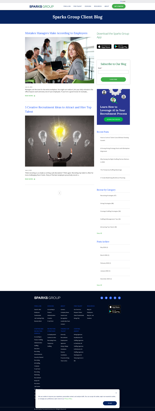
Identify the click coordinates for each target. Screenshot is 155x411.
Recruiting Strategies (108, 195)
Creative (49, 318)
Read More (29, 96)
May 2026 (104, 247)
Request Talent (78, 312)
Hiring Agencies (78, 334)
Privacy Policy (68, 398)
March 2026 (104, 255)
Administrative (51, 315)
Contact (63, 324)
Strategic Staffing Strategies (110, 211)
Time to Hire (64, 361)
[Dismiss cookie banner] (116, 393)
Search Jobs (37, 309)
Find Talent (77, 6)
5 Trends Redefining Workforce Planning (112, 178)
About (107, 6)
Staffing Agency (77, 330)
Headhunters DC (78, 337)
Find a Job (67, 6)
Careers (63, 309)
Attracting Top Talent (108, 227)
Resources (98, 6)
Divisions (88, 6)
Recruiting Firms (51, 340)
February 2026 (105, 263)
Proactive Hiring (65, 358)
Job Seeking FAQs (39, 318)
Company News (65, 312)
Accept (110, 403)
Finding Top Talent (65, 330)
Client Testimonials (79, 315)
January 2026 (105, 271)
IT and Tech (50, 321)
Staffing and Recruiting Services (38, 331)
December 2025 (106, 279)
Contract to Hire (51, 337)
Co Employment (51, 334)
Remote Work (38, 321)
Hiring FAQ (76, 318)
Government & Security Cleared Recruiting (38, 357)
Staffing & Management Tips (110, 219)
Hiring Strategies (107, 203)
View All (99, 233)
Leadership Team (65, 321)
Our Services (77, 309)
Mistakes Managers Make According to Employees (56, 33)
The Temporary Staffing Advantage (111, 170)
